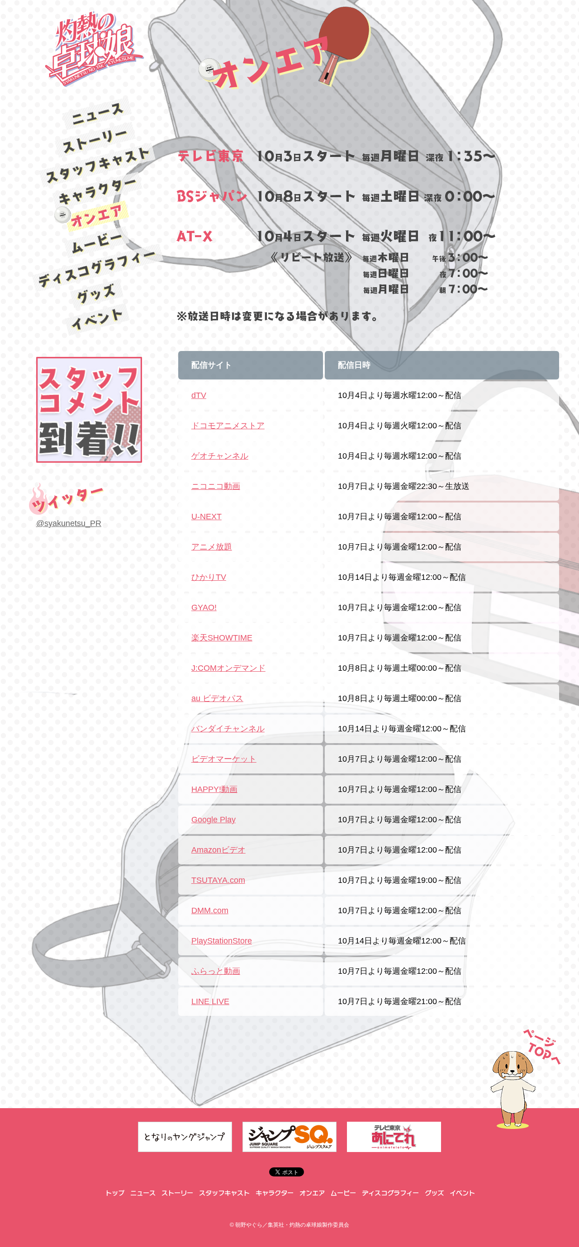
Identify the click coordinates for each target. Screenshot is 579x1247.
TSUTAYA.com (218, 880)
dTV (198, 395)
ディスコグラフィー (97, 268)
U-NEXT (206, 516)
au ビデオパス (217, 698)
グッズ (97, 294)
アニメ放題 (211, 546)
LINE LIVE (210, 1001)
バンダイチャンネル (228, 728)
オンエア (97, 216)
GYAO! (204, 607)
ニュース (97, 113)
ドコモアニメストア (228, 425)
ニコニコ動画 (215, 486)
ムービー (97, 242)
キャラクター (97, 191)
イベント (97, 320)
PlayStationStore (221, 940)
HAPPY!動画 (214, 789)
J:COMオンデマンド (228, 668)
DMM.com (209, 910)
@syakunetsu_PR (68, 523)
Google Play (213, 819)
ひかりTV (208, 577)
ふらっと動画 (215, 971)
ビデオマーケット (223, 758)
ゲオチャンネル (219, 455)
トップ (114, 1193)
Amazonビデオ (218, 849)
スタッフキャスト (97, 165)
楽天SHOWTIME (221, 637)
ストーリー (97, 139)
